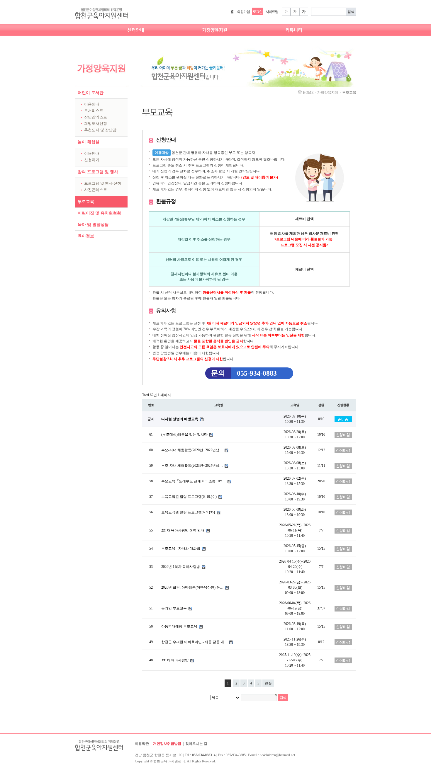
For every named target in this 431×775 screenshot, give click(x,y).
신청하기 (91, 160)
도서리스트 (93, 110)
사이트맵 (272, 12)
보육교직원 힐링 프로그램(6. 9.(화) (188, 512)
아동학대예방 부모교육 (179, 626)
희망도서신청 (95, 123)
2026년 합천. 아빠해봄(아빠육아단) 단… (192, 587)
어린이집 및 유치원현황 (99, 213)
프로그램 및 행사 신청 (102, 183)
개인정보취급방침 (167, 744)
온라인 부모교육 (174, 608)
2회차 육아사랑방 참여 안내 (183, 530)
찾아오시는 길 (196, 744)
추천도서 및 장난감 (100, 130)
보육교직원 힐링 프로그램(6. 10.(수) (189, 497)
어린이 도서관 (90, 93)
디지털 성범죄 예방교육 (180, 419)
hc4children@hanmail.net (277, 755)
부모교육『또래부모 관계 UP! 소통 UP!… (194, 481)
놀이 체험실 (88, 142)
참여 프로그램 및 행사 (98, 172)
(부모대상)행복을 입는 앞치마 (184, 434)
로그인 (257, 12)
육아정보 (86, 236)
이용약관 (142, 744)
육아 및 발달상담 (93, 224)
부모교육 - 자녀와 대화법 (181, 548)
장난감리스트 (95, 117)
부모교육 (86, 202)
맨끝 (268, 683)
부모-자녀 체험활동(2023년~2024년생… (192, 466)
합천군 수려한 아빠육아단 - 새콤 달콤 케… (194, 642)
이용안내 (91, 104)
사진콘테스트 (95, 190)
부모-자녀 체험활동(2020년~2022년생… (192, 450)
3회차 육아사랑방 (175, 660)
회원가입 (243, 12)
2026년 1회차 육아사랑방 (181, 567)
